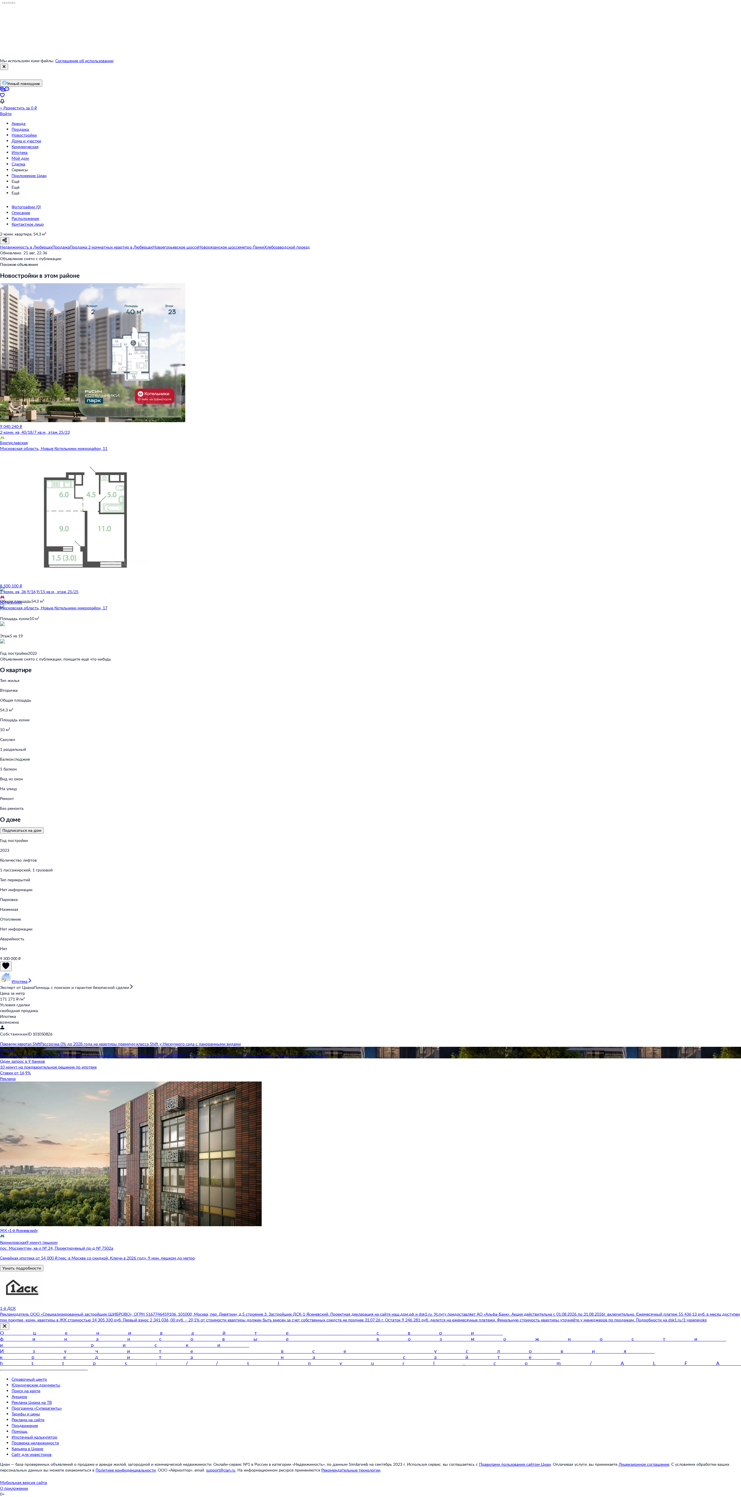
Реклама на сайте (28, 1419)
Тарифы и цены (26, 1414)
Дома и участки (26, 141)
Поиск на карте (26, 1390)
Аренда (18, 123)
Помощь (19, 1431)
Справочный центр (29, 1379)
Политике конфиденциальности (126, 1470)
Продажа (20, 129)
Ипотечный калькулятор (34, 1437)
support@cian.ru (220, 1470)
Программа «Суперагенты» (37, 1408)
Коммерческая (25, 146)
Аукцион (19, 1396)
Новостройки (24, 135)
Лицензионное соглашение (644, 1464)
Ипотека (19, 152)
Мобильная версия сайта (23, 1482)
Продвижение (25, 1425)
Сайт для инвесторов (32, 1454)
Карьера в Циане (27, 1448)
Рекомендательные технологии (350, 1470)
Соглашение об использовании (84, 60)
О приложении (14, 1488)
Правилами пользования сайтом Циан (515, 1464)
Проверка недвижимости (35, 1442)
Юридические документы (36, 1385)
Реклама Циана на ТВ (32, 1402)
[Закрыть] (4, 67)
